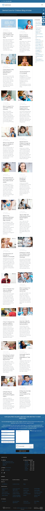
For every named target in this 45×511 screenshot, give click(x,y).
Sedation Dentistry (38, 33)
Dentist (36, 53)
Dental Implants (38, 23)
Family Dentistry (38, 41)
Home (2, 14)
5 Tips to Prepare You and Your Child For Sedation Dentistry (8, 323)
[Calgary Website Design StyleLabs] (38, 508)
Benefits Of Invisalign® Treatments (23, 180)
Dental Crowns (38, 28)
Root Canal (37, 22)
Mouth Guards (38, 48)
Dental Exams (38, 42)
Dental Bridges (38, 59)
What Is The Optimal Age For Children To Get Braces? (8, 144)
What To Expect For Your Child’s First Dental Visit (25, 289)
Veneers (36, 39)
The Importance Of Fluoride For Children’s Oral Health (8, 255)
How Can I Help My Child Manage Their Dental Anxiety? (25, 323)
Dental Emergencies (39, 36)
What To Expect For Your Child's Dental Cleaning (8, 108)
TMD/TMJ (37, 29)
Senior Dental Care (39, 47)
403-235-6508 (7, 470)
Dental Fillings (38, 51)
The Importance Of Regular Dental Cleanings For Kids (25, 108)
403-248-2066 (8, 1)
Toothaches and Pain (39, 60)
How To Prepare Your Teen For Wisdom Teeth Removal (8, 290)
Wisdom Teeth (38, 45)
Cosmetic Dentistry (39, 56)
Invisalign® (37, 50)
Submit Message (22, 451)
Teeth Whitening (38, 54)
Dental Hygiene (38, 44)
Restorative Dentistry (39, 25)
